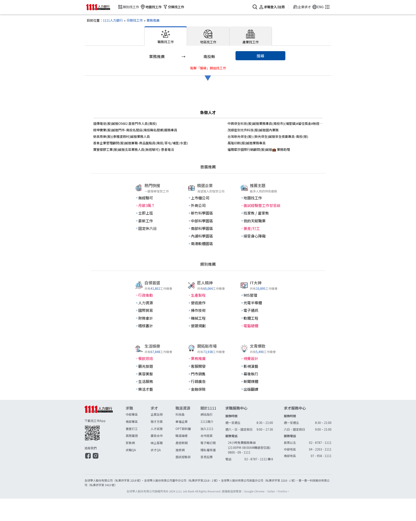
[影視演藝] (261, 366)
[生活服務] (155, 381)
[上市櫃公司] (208, 197)
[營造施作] (208, 302)
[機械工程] (208, 318)
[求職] (138, 433)
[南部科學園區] (208, 228)
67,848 (155, 352)
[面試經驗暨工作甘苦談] (261, 205)
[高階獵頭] (138, 435)
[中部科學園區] (208, 220)
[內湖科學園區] (208, 236)
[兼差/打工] (261, 228)
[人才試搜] (163, 428)
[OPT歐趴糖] (188, 428)
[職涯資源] (188, 433)
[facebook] (87, 458)
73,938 (208, 352)
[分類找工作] (173, 7)
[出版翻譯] (261, 389)
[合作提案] (212, 435)
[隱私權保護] (212, 450)
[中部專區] (138, 414)
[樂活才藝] (155, 389)
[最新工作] (155, 220)
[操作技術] (208, 310)
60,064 (208, 288)
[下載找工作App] (105, 429)
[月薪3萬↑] (155, 205)
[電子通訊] (261, 310)
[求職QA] (138, 450)
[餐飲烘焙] (155, 358)
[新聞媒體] (261, 381)
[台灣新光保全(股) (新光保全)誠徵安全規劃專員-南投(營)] (275, 136)
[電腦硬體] (261, 325)
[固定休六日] (155, 228)
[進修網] (188, 450)
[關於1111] (212, 433)
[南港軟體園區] (208, 243)
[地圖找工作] (150, 7)
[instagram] (95, 458)
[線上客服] (163, 442)
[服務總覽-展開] (327, 7)
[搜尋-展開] (254, 7)
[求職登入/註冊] (271, 7)
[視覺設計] (261, 358)
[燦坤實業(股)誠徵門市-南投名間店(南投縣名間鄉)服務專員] (140, 130)
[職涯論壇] (188, 435)
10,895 (260, 288)
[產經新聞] (188, 442)
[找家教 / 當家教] (261, 213)
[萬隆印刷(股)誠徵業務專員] (275, 143)
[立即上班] (155, 213)
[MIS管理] (261, 295)
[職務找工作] (165, 36)
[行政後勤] (155, 295)
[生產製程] (208, 295)
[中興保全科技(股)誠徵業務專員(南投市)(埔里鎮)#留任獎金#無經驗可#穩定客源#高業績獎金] (275, 123)
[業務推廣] (151, 20)
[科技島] (188, 414)
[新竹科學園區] (208, 213)
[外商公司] (208, 205)
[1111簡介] (212, 421)
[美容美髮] (155, 373)
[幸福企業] (188, 421)
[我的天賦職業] (261, 220)
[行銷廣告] (208, 381)
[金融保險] (208, 389)
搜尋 (260, 56)
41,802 (155, 288)
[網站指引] (212, 414)
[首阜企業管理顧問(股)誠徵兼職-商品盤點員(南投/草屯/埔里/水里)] (140, 143)
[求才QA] (163, 450)
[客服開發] (208, 366)
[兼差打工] (138, 428)
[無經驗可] (155, 197)
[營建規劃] (208, 325)
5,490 (260, 352)
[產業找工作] (250, 36)
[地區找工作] (208, 36)
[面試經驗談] (188, 457)
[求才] (163, 433)
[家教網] (138, 442)
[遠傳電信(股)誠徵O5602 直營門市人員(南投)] (140, 123)
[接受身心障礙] (261, 236)
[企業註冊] (163, 414)
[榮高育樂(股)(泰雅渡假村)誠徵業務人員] (140, 136)
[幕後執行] (261, 373)
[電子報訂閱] (212, 442)
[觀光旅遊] (155, 366)
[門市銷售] (208, 373)
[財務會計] (155, 318)
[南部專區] (138, 421)
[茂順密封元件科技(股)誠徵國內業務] (275, 130)
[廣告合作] (163, 435)
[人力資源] (155, 302)
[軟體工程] (261, 318)
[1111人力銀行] (101, 7)
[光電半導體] (261, 302)
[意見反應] (212, 457)
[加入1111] (212, 428)
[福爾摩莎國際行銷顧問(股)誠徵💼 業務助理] (275, 149)
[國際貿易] (155, 310)
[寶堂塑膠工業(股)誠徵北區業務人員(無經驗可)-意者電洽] (140, 149)
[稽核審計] (155, 325)
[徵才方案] (163, 421)
